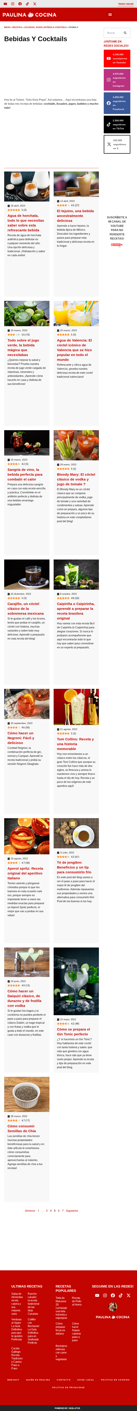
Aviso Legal (85, 1380)
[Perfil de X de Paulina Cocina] (35, 4)
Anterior (30, 1210)
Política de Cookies (115, 1380)
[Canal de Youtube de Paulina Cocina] (5, 4)
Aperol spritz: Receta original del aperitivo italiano (25, 873)
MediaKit (13, 1380)
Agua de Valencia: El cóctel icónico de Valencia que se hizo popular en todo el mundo (74, 350)
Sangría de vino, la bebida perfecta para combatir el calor (25, 474)
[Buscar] (125, 33)
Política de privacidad (68, 1387)
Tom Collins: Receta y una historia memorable (75, 743)
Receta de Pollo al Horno (77, 1301)
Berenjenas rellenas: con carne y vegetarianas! (63, 1352)
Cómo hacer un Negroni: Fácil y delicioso (21, 737)
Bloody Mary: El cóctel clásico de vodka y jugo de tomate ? (76, 479)
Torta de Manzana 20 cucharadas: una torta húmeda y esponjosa (62, 1307)
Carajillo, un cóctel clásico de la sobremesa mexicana (26, 608)
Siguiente (72, 1210)
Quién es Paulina (38, 1380)
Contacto (64, 1380)
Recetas (17, 27)
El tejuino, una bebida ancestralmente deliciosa (75, 215)
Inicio (7, 27)
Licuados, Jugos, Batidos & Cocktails (45, 27)
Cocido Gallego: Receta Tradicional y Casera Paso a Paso (17, 1358)
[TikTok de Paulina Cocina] (27, 4)
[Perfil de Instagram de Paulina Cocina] (13, 4)
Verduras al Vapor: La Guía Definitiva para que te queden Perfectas (17, 1329)
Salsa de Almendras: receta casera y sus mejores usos (17, 1303)
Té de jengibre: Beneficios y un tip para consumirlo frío (74, 867)
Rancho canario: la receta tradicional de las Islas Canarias (33, 1303)
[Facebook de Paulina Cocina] (20, 4)
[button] (110, 14)
